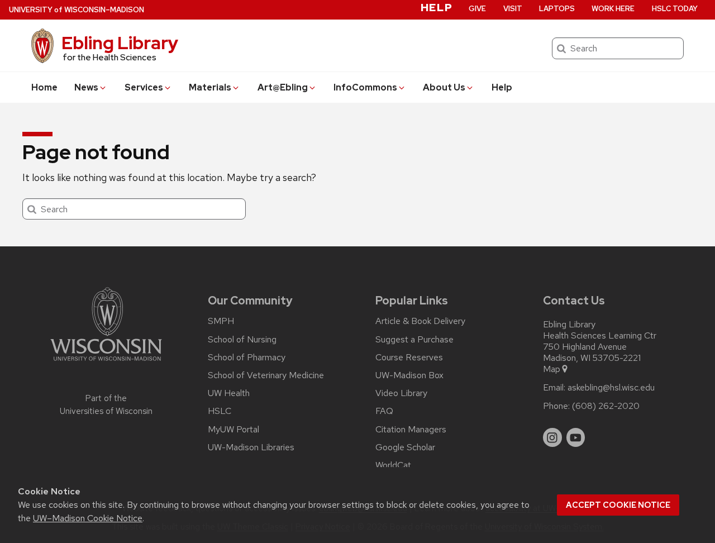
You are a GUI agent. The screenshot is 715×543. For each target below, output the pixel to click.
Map (551, 369)
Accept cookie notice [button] (618, 505)
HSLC (219, 411)
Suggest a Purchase (414, 339)
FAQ (384, 411)
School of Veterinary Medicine (266, 375)
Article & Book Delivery (420, 321)
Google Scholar (405, 447)
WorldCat (393, 465)
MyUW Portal (233, 429)
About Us (444, 87)
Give (477, 8)
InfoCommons (365, 87)
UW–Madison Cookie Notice (87, 518)
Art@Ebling (283, 87)
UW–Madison (76, 10)
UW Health (229, 393)
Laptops (557, 8)
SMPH (221, 321)
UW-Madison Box (409, 375)
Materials (210, 87)
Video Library (401, 393)
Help (502, 87)
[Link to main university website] (106, 363)
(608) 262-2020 (606, 406)
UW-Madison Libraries (251, 447)
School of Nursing (242, 339)
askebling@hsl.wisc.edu (611, 387)
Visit (512, 8)
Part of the (106, 405)
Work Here (613, 8)
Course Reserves (409, 357)
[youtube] (575, 437)
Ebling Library (119, 43)
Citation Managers (410, 429)
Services (144, 87)
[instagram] (552, 437)
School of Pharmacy (246, 357)
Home (44, 87)
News (86, 87)
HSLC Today (675, 8)
